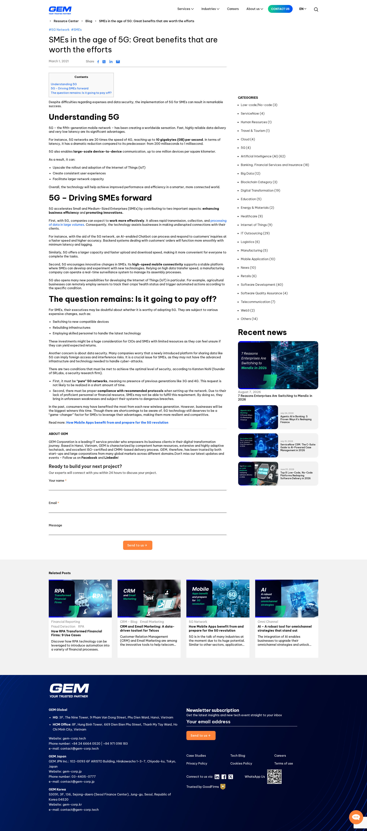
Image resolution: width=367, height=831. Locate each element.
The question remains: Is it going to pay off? (81, 93)
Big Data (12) (250, 173)
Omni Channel (268, 622)
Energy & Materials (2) (257, 208)
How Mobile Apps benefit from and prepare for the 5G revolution (117, 422)
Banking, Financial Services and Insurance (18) (275, 165)
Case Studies (196, 755)
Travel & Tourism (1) (255, 131)
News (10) (248, 267)
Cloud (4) (248, 139)
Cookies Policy (241, 763)
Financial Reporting (65, 622)
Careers (233, 9)
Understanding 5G (64, 84)
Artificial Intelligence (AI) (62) (263, 156)
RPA (81, 626)
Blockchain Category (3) (259, 182)
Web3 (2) (248, 310)
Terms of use (283, 763)
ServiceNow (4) (253, 113)
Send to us (136, 545)
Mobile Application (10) (258, 259)
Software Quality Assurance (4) (264, 293)
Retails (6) (249, 276)
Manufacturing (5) (254, 250)
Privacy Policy (196, 763)
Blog (88, 21)
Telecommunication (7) (258, 302)
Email (54, 503)
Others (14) (249, 319)
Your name (58, 480)
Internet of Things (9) (256, 225)
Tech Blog (237, 755)
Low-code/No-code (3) (259, 105)
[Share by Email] (118, 61)
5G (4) (246, 148)
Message (55, 525)
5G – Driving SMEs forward (70, 88)
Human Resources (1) (256, 122)
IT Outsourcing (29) (255, 233)
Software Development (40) (262, 284)
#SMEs (76, 30)
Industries (208, 9)
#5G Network (59, 30)
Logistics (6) (250, 242)
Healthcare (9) (252, 216)
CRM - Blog (128, 622)
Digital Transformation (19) (260, 190)
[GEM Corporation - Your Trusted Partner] (60, 9)
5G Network (198, 622)
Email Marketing (152, 622)
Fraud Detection (63, 626)
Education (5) (251, 199)
